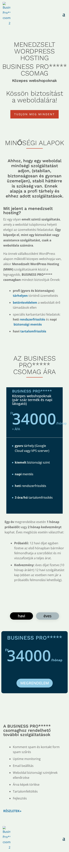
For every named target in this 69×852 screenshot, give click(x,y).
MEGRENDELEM (34, 683)
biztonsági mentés (27, 324)
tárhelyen (20, 296)
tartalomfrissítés (33, 331)
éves (48, 615)
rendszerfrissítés (32, 319)
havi (21, 615)
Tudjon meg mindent (34, 114)
